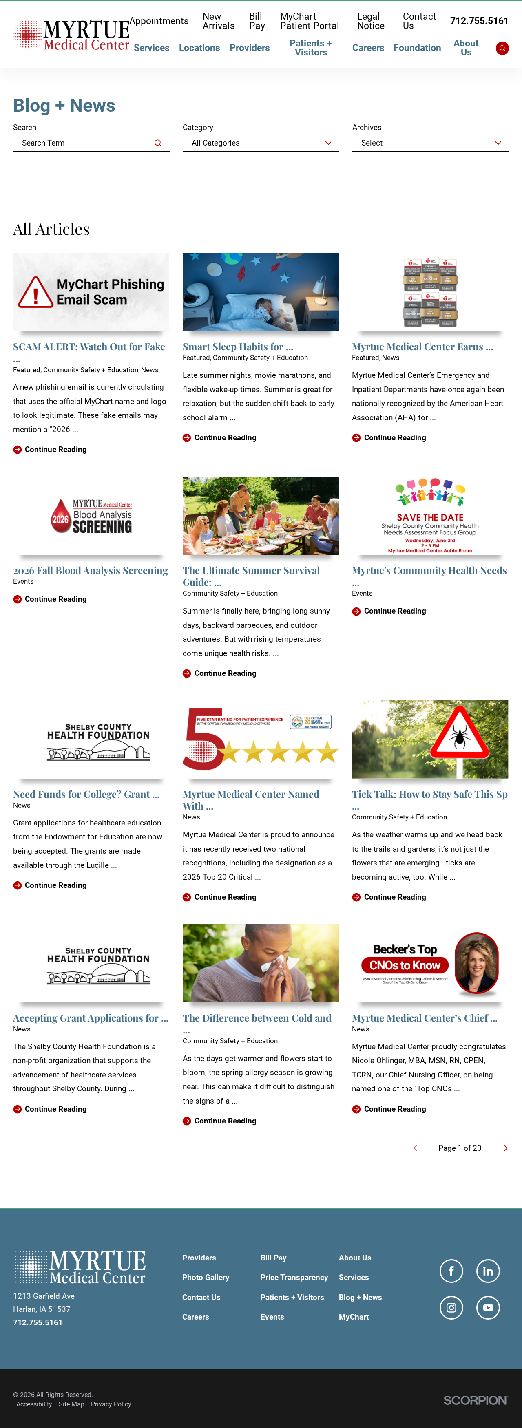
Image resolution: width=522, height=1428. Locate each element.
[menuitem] (152, 50)
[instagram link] (451, 1308)
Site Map (71, 1404)
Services (152, 47)
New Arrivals (219, 21)
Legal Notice (371, 21)
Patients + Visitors (311, 48)
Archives (367, 127)
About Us (466, 48)
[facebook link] (451, 1271)
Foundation (417, 47)
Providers (250, 47)
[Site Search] (502, 48)
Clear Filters (479, 165)
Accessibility (34, 1404)
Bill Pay (257, 21)
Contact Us (419, 21)
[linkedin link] (488, 1271)
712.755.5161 (479, 21)
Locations (199, 47)
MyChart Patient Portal (309, 21)
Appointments (159, 21)
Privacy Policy (111, 1404)
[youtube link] (488, 1308)
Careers (368, 47)
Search (24, 127)
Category (198, 127)
